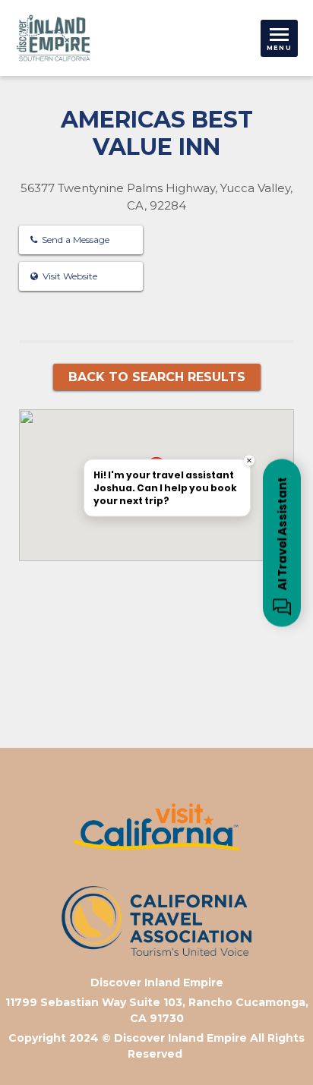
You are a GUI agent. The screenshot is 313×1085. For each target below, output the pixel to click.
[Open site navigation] (279, 38)
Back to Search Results (156, 377)
